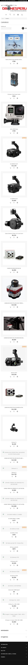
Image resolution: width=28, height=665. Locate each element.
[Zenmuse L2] (14, 468)
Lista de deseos (14, 14)
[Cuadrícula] (23, 28)
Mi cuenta (3, 647)
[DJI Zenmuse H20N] (14, 571)
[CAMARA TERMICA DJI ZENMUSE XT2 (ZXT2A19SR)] (14, 499)
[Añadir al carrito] (10, 63)
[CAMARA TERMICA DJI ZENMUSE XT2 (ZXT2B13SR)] (14, 483)
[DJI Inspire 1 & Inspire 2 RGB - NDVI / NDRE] (14, 615)
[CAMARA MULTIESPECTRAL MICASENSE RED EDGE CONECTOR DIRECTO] (14, 323)
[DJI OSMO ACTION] (14, 528)
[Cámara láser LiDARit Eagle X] (14, 586)
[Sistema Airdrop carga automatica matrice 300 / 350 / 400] (14, 45)
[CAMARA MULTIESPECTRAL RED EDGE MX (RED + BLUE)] (14, 453)
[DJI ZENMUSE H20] (14, 184)
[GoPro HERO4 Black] (14, 115)
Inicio (3, 18)
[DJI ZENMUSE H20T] (14, 149)
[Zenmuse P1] (14, 428)
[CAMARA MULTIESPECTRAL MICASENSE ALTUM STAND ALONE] (14, 393)
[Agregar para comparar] (17, 63)
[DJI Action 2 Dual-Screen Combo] (14, 80)
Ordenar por (3, 26)
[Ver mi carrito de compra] (22, 14)
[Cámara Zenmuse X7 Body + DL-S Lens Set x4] (14, 219)
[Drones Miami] (14, 8)
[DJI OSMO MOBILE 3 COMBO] (14, 514)
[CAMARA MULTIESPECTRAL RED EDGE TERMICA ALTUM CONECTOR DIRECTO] (14, 289)
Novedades (5, 630)
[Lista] (26, 28)
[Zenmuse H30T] (14, 358)
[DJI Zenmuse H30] (14, 557)
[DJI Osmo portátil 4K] (14, 543)
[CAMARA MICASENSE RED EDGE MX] (14, 254)
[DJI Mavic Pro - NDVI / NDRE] (14, 600)
